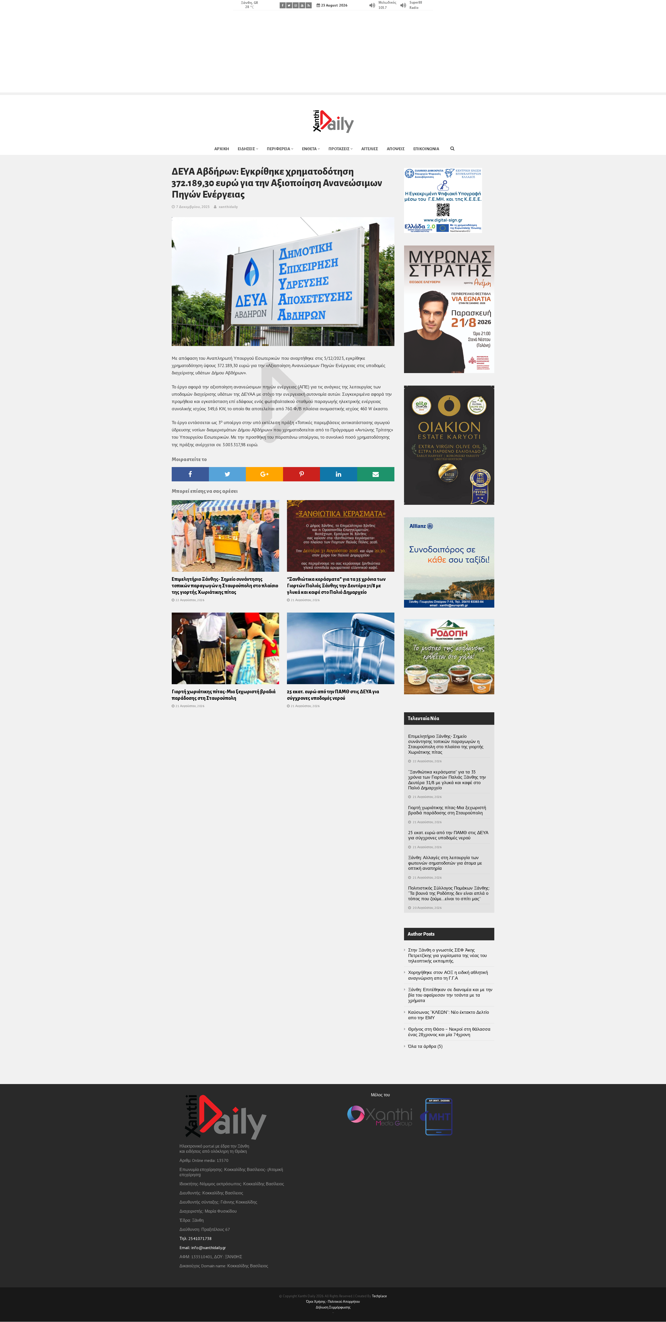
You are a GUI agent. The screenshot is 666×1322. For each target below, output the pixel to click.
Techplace (379, 1296)
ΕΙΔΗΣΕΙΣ (246, 149)
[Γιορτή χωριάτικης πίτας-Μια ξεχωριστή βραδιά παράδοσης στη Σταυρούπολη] (225, 650)
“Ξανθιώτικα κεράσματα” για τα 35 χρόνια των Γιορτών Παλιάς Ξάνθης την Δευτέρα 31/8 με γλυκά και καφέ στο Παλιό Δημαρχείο (336, 586)
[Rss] (309, 5)
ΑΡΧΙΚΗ (221, 149)
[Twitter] (289, 5)
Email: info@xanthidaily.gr (203, 1247)
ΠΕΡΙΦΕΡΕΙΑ (278, 149)
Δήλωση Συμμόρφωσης (333, 1307)
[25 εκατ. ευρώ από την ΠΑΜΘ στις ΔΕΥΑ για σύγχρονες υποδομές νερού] (340, 650)
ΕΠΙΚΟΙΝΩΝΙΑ (426, 149)
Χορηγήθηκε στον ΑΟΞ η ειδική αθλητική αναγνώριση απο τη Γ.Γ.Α (448, 975)
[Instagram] (296, 5)
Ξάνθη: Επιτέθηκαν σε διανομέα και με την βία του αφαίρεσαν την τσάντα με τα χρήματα (450, 995)
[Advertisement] (333, 56)
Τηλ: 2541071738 (196, 1238)
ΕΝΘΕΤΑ (309, 149)
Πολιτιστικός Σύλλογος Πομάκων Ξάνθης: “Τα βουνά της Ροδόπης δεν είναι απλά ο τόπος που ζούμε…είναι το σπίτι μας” (449, 893)
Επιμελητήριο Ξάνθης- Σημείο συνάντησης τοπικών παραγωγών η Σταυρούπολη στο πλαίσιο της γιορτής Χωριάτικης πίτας (225, 586)
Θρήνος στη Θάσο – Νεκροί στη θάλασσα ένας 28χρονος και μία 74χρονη (449, 1031)
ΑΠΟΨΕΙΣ (396, 149)
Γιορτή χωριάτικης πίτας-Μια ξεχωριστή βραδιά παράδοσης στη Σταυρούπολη (447, 810)
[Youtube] (302, 5)
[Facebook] (283, 5)
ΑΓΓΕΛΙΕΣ (369, 149)
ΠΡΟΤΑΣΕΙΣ (339, 149)
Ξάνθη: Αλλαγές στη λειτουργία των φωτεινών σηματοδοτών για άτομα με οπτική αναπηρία (445, 863)
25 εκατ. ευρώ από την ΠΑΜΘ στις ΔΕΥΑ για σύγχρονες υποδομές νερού (448, 835)
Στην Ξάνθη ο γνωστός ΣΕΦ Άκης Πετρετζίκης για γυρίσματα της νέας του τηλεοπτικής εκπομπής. (447, 955)
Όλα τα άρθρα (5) (425, 1046)
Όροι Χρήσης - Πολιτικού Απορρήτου (333, 1301)
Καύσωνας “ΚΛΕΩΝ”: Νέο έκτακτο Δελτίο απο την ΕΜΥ (448, 1015)
